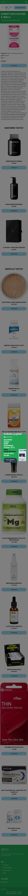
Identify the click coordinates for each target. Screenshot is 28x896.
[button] (10, 460)
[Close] (2, 435)
